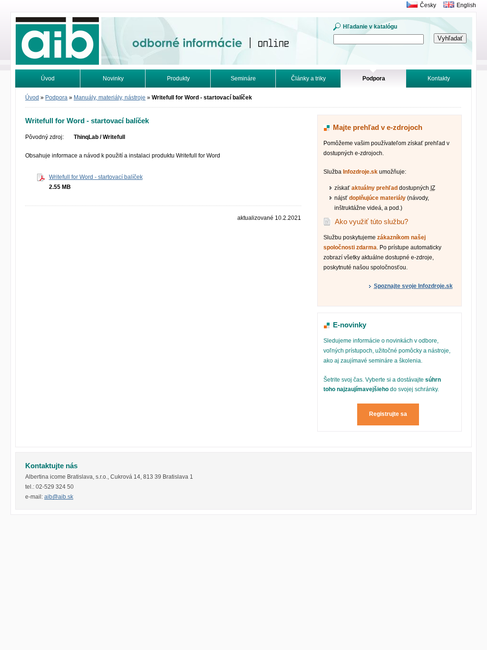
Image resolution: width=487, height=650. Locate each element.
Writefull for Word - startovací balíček (96, 177)
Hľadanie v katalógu (370, 26)
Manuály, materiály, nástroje (110, 97)
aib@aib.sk (58, 496)
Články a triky (308, 78)
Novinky (113, 78)
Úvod (48, 78)
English (466, 5)
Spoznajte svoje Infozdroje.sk (413, 286)
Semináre (243, 78)
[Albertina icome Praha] (409, 5)
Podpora (56, 97)
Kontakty (439, 78)
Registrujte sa (388, 414)
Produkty (178, 78)
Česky (428, 5)
